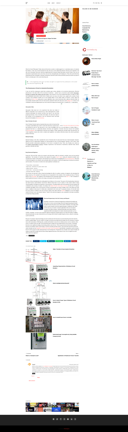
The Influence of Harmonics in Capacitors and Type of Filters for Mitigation (91, 163)
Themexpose (66, 428)
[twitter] (96, 3)
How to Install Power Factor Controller (62, 317)
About (53, 3)
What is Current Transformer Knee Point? (96, 122)
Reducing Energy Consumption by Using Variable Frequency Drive (64, 335)
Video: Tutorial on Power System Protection (63, 249)
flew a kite (35, 99)
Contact (58, 3)
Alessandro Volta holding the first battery (71, 125)
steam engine (59, 157)
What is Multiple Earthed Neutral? (61, 283)
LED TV (68, 176)
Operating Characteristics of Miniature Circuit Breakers (64, 267)
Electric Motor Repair (96, 58)
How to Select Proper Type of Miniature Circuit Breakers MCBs (64, 301)
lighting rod (69, 100)
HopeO (33, 364)
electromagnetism (31, 130)
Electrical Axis (36, 3)
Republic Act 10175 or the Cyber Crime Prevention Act (48, 228)
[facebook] (93, 3)
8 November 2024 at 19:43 (73, 364)
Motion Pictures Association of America (59, 185)
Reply (34, 373)
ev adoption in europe (47, 366)
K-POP (63, 190)
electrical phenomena (69, 158)
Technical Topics (41, 35)
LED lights (34, 176)
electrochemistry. (40, 117)
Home (49, 3)
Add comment (32, 380)
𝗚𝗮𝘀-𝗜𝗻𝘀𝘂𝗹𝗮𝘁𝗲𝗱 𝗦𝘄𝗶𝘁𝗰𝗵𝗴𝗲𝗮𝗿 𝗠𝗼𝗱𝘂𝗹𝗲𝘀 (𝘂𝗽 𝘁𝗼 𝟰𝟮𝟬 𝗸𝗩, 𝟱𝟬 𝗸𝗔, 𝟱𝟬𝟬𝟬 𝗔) (95, 148)
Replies (32, 376)
